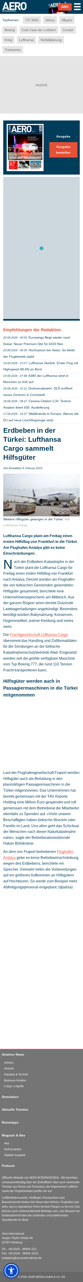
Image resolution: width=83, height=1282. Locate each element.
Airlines (9, 1062)
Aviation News (13, 1054)
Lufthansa (26, 40)
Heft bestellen (12, 1149)
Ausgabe (63, 136)
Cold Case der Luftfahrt (39, 30)
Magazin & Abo (13, 1135)
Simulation (10, 1097)
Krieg (8, 40)
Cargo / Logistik (14, 1086)
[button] (11, 1270)
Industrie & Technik (16, 1074)
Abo (6, 1143)
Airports (9, 1068)
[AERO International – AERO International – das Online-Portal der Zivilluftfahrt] (16, 13)
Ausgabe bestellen (63, 150)
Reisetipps (10, 1122)
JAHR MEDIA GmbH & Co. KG (46, 1277)
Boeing (10, 30)
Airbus (50, 20)
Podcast (8, 1166)
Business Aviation (15, 1080)
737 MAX (32, 20)
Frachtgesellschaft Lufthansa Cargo (39, 635)
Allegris (67, 20)
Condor (68, 30)
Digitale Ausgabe (15, 1155)
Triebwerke (13, 50)
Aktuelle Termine (15, 1109)
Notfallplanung (51, 40)
